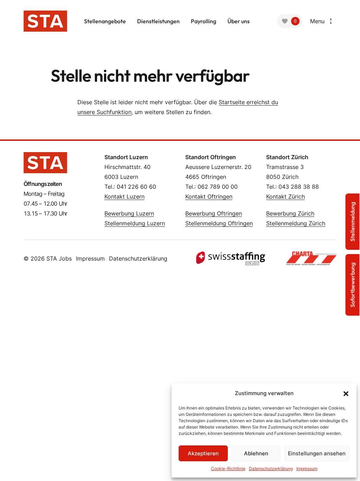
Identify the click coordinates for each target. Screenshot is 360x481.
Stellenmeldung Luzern (134, 223)
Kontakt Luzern (124, 196)
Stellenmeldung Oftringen (219, 223)
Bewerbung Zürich (290, 213)
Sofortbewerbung (352, 285)
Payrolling (203, 21)
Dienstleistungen (158, 21)
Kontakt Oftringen (208, 196)
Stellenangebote (105, 21)
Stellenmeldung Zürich (295, 223)
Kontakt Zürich (285, 196)
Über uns (238, 21)
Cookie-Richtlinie (228, 468)
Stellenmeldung (352, 222)
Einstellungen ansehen (317, 453)
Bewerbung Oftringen (213, 213)
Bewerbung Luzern (129, 213)
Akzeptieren (203, 453)
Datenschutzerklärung (271, 468)
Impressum (306, 468)
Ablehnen (256, 453)
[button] (345, 393)
